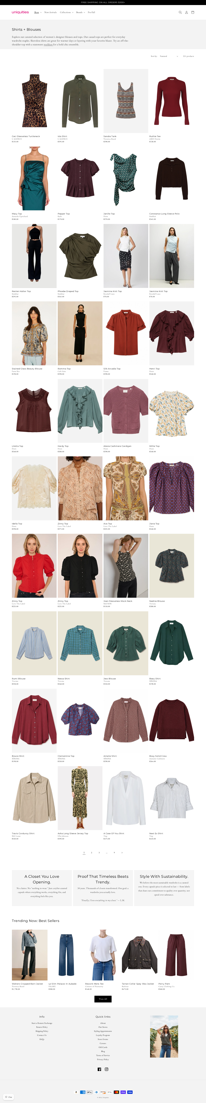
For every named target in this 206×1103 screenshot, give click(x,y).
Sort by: (154, 56)
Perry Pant (164, 984)
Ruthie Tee (154, 136)
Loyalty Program (103, 1035)
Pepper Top (64, 214)
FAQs (42, 1039)
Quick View (34, 129)
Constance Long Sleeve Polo (164, 214)
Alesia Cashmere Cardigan (117, 446)
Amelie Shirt (110, 756)
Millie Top (154, 446)
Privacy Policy (103, 1059)
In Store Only (126, 207)
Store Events (103, 1039)
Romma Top (64, 369)
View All (103, 999)
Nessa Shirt (64, 679)
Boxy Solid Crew (158, 756)
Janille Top (109, 214)
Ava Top (108, 524)
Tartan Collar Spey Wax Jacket (138, 984)
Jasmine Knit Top (113, 291)
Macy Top (17, 214)
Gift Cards (103, 1047)
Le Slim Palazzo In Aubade (63, 984)
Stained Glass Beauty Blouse (27, 369)
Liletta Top (17, 446)
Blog (103, 1051)
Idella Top (17, 524)
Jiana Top (154, 524)
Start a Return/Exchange (42, 1023)
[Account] (186, 12)
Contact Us (42, 1035)
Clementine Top (66, 756)
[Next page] (122, 853)
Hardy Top (63, 446)
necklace (48, 44)
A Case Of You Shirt (114, 833)
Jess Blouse (110, 679)
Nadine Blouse (157, 601)
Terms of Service (103, 1055)
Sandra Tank (110, 136)
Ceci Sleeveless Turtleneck (26, 136)
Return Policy (42, 1027)
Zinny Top (63, 524)
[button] (38, 12)
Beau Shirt (155, 679)
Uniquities (106, 1097)
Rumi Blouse (19, 679)
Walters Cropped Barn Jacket (27, 984)
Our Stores (103, 1027)
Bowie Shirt (18, 756)
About (103, 1023)
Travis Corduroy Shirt (23, 833)
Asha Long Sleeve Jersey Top (73, 833)
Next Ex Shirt (156, 833)
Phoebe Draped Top (68, 291)
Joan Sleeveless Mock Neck (118, 601)
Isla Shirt (62, 136)
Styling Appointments (103, 1031)
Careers (103, 1043)
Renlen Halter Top (21, 291)
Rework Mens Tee (94, 984)
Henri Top (154, 369)
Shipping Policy (42, 1031)
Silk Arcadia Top (112, 369)
